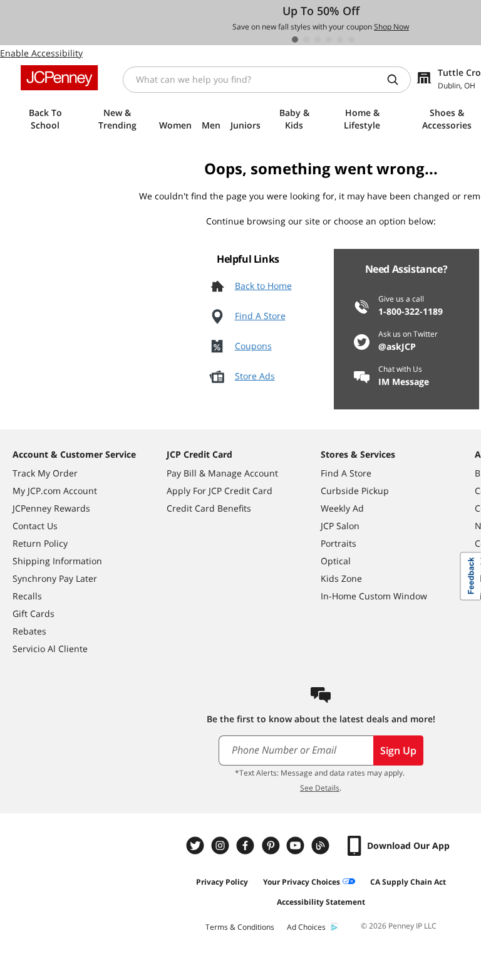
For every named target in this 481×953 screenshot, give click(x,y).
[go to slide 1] (295, 39)
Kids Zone (341, 578)
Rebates (29, 631)
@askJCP (397, 346)
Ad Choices (306, 927)
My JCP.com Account (55, 491)
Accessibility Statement (321, 902)
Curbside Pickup (355, 491)
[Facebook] (246, 845)
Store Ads (255, 376)
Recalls (27, 596)
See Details (319, 787)
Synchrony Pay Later (55, 578)
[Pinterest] (271, 845)
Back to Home (263, 286)
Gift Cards (33, 613)
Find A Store (260, 316)
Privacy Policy (222, 882)
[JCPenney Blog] (321, 845)
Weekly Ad (342, 508)
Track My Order (45, 473)
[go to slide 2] (306, 39)
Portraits (338, 543)
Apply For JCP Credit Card (219, 491)
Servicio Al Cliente (50, 649)
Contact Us (35, 526)
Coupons (253, 346)
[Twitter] (196, 845)
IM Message (403, 381)
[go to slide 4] (329, 39)
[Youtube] (296, 845)
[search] (397, 79)
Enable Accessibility (41, 53)
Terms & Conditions (239, 927)
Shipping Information (57, 561)
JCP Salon (340, 526)
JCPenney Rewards (51, 508)
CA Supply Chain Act (408, 882)
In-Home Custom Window (374, 596)
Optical (336, 561)
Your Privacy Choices (301, 882)
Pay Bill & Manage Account (222, 473)
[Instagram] (221, 845)
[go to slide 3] (317, 39)
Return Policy (40, 543)
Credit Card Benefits (209, 508)
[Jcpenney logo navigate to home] (59, 77)
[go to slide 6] (351, 39)
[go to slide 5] (340, 39)
